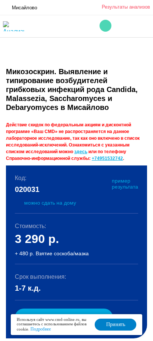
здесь (80, 151)
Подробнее (40, 329)
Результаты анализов (126, 7)
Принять (115, 324)
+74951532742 (107, 158)
